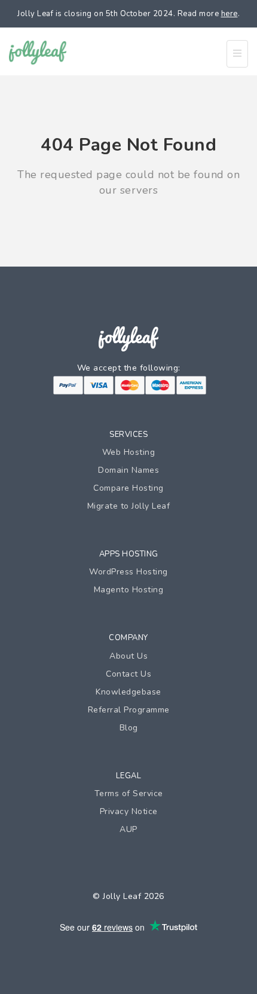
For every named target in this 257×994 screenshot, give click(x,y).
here (229, 13)
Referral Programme (129, 709)
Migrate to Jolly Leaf (128, 506)
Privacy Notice (129, 811)
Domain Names (128, 470)
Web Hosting (128, 452)
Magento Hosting (129, 589)
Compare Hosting (128, 488)
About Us (128, 656)
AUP (128, 829)
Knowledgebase (128, 692)
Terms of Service (128, 793)
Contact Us (128, 674)
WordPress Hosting (128, 571)
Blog (129, 727)
